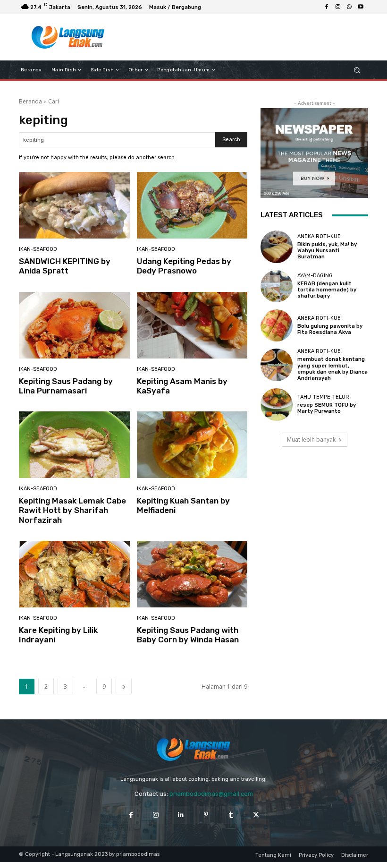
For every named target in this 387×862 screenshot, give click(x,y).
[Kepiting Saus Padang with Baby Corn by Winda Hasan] (192, 574)
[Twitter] (256, 815)
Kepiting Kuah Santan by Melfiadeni (183, 505)
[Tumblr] (231, 815)
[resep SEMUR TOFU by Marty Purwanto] (277, 404)
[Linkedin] (181, 815)
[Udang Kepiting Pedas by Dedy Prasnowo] (192, 205)
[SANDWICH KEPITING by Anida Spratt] (74, 205)
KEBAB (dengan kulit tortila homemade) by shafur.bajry (326, 290)
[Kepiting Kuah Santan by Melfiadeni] (192, 444)
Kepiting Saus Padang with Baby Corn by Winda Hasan (188, 634)
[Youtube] (360, 7)
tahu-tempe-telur (323, 397)
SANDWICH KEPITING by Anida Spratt (64, 265)
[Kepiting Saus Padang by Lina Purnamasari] (74, 325)
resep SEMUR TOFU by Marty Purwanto (326, 408)
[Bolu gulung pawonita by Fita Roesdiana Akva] (277, 325)
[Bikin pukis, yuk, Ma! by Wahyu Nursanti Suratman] (277, 246)
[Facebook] (326, 7)
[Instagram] (338, 7)
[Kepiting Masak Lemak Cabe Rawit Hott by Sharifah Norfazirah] (74, 444)
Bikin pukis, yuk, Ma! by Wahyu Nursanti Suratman (327, 250)
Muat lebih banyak (311, 439)
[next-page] (124, 686)
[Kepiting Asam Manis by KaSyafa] (192, 325)
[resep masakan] (68, 37)
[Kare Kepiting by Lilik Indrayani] (74, 574)
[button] (357, 70)
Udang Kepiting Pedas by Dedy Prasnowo (184, 265)
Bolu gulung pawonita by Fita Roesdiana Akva (329, 329)
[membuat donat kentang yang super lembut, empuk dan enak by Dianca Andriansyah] (277, 365)
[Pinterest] (206, 815)
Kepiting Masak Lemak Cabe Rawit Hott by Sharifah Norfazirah (72, 510)
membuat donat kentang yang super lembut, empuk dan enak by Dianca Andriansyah (332, 368)
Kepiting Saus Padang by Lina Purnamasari (66, 385)
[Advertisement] (237, 37)
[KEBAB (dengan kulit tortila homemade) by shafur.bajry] (277, 286)
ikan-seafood (38, 249)
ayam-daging (315, 275)
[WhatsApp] (349, 7)
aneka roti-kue (319, 236)
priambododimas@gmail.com (211, 793)
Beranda (30, 101)
